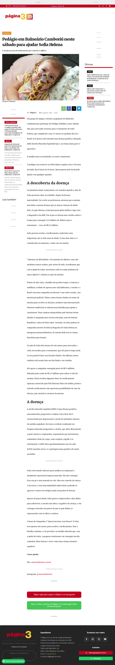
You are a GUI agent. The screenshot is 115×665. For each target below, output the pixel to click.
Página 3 (33, 112)
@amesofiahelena (45, 574)
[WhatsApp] (63, 108)
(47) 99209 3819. (50, 654)
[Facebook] (106, 6)
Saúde (7, 33)
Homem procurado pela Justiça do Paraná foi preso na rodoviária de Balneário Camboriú (98, 104)
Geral (89, 71)
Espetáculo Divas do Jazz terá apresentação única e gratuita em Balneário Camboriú (13, 147)
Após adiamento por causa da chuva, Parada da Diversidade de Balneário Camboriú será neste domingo (98, 77)
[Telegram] (79, 108)
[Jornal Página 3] (19, 16)
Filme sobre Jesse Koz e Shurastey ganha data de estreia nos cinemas (96, 91)
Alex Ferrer (9, 168)
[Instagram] (99, 6)
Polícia (90, 98)
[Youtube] (110, 6)
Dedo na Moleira (11, 122)
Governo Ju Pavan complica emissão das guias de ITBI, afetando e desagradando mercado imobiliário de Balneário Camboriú (13, 130)
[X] (74, 108)
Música (8, 141)
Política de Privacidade (19, 647)
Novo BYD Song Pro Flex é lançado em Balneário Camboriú (12, 173)
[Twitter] (103, 6)
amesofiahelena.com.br (41, 562)
